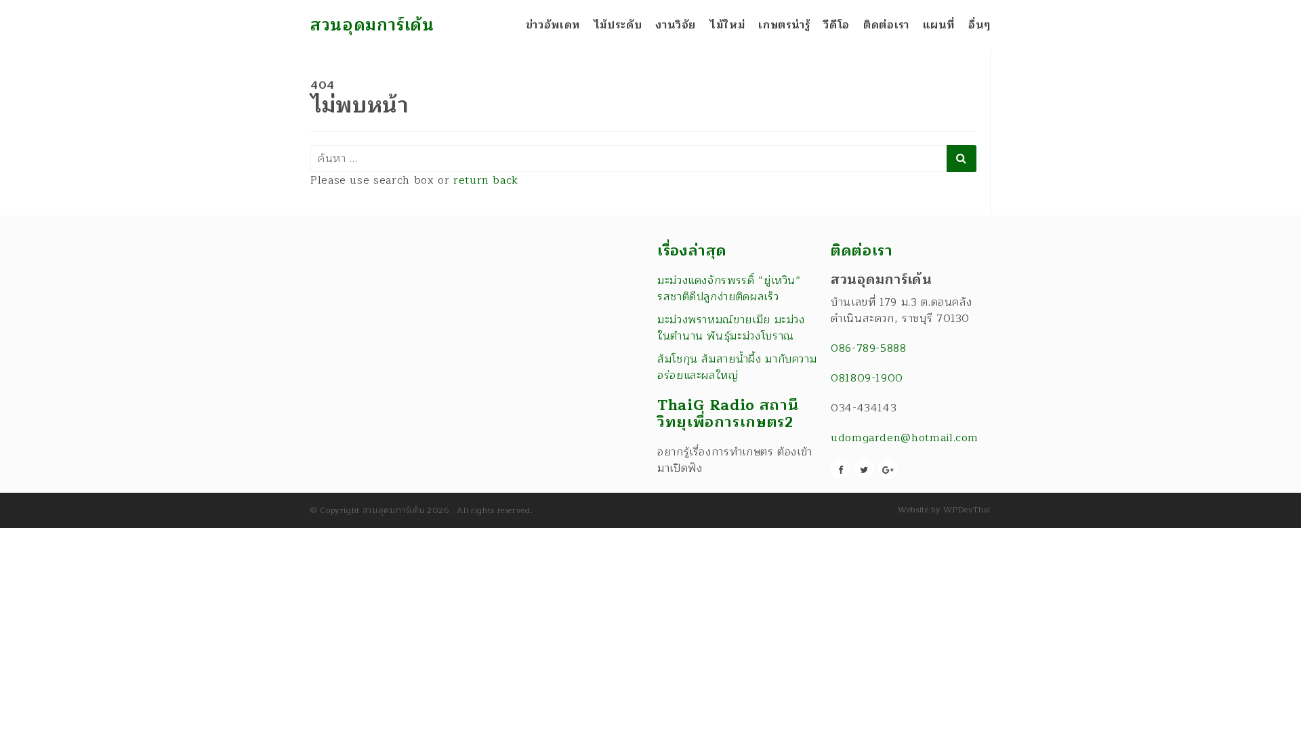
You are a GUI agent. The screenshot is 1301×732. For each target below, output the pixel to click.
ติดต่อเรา (886, 25)
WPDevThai (967, 509)
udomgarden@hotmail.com (904, 438)
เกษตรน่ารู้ (784, 25)
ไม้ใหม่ (727, 25)
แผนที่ (939, 25)
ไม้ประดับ (618, 25)
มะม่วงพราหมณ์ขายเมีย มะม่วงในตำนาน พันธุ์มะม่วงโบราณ (731, 328)
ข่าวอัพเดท (553, 25)
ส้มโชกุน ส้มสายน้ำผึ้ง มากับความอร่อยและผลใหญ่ (737, 367)
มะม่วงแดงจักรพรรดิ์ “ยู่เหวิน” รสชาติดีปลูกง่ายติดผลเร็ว (729, 288)
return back (485, 180)
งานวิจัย (675, 25)
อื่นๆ (979, 25)
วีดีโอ (836, 25)
